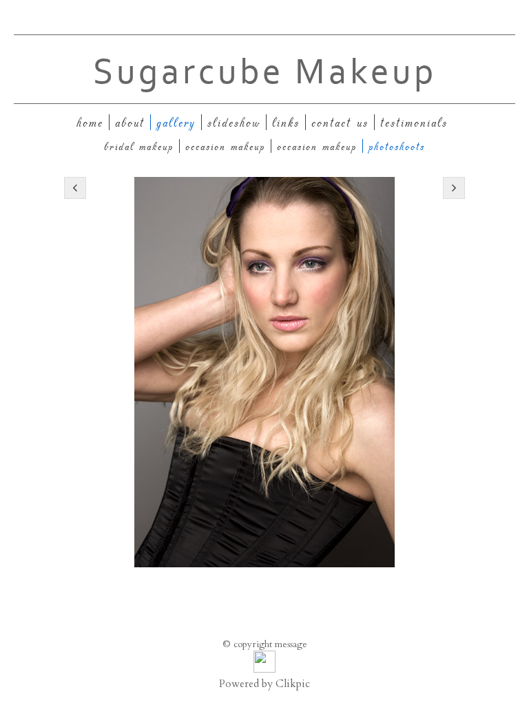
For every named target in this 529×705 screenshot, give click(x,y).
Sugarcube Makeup (265, 72)
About (130, 122)
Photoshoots (397, 146)
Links (286, 122)
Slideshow (233, 122)
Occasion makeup (225, 146)
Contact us (340, 122)
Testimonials (414, 122)
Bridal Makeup (139, 146)
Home (89, 122)
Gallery (176, 122)
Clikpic (293, 684)
